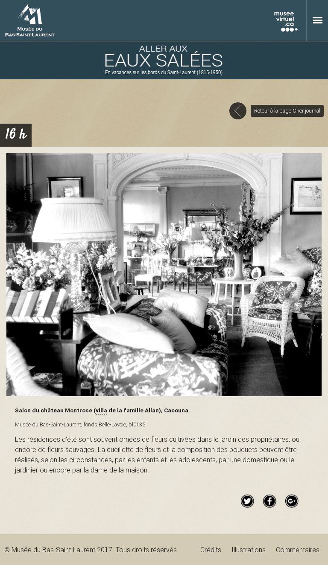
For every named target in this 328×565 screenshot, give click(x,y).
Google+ (292, 501)
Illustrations (248, 549)
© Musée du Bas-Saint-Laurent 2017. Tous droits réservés (90, 549)
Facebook (269, 501)
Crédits (210, 549)
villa (101, 410)
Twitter (247, 501)
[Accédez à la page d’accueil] (164, 60)
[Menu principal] (318, 20)
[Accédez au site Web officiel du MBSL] (30, 20)
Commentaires (297, 549)
